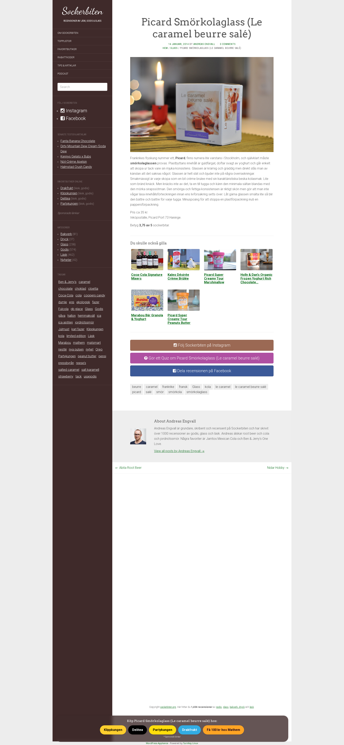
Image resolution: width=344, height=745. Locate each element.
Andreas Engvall (204, 44)
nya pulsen (76, 349)
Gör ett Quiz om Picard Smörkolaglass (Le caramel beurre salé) (204, 358)
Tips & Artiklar (67, 65)
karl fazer (77, 329)
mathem (79, 343)
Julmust (63, 329)
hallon (71, 316)
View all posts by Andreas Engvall (179, 451)
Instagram (76, 110)
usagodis (90, 376)
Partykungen (69, 203)
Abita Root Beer (128, 468)
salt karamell (90, 370)
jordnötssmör (84, 322)
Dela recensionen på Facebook (203, 370)
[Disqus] (201, 523)
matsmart (94, 343)
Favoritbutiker (67, 49)
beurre (136, 387)
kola (61, 336)
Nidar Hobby (277, 468)
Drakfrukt (67, 188)
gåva (61, 316)
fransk (183, 387)
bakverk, (234, 707)
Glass (64, 244)
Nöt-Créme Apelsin (74, 162)
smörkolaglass (197, 392)
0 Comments (228, 44)
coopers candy (94, 295)
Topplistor (64, 41)
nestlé (62, 349)
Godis (65, 249)
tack (78, 376)
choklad (80, 289)
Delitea (65, 198)
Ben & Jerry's (67, 282)
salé (148, 392)
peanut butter (87, 356)
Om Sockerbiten (68, 33)
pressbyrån (66, 363)
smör (160, 392)
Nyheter (66, 260)
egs (71, 302)
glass (226, 707)
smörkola (175, 392)
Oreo (99, 349)
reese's (81, 363)
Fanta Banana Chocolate (78, 141)
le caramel (223, 387)
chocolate (65, 289)
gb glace (77, 309)
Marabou (64, 343)
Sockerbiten (82, 11)
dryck (242, 707)
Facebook (75, 118)
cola (78, 295)
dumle (62, 302)
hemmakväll (86, 316)
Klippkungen (69, 193)
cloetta (93, 289)
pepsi (102, 356)
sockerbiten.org (168, 707)
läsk (252, 707)
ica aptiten (65, 322)
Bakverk (66, 234)
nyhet (89, 349)
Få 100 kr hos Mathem (223, 730)
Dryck (64, 239)
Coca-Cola (65, 295)
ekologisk (83, 302)
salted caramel (68, 370)
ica (99, 316)
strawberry (65, 376)
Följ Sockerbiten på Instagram (203, 345)
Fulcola (63, 309)
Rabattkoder (66, 57)
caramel (84, 282)
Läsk (64, 255)
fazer (95, 302)
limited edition (76, 336)
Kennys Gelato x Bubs (76, 156)
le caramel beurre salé (250, 387)
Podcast (63, 73)
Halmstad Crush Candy (76, 167)
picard (136, 392)
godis (219, 707)
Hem (165, 48)
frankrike (168, 387)
